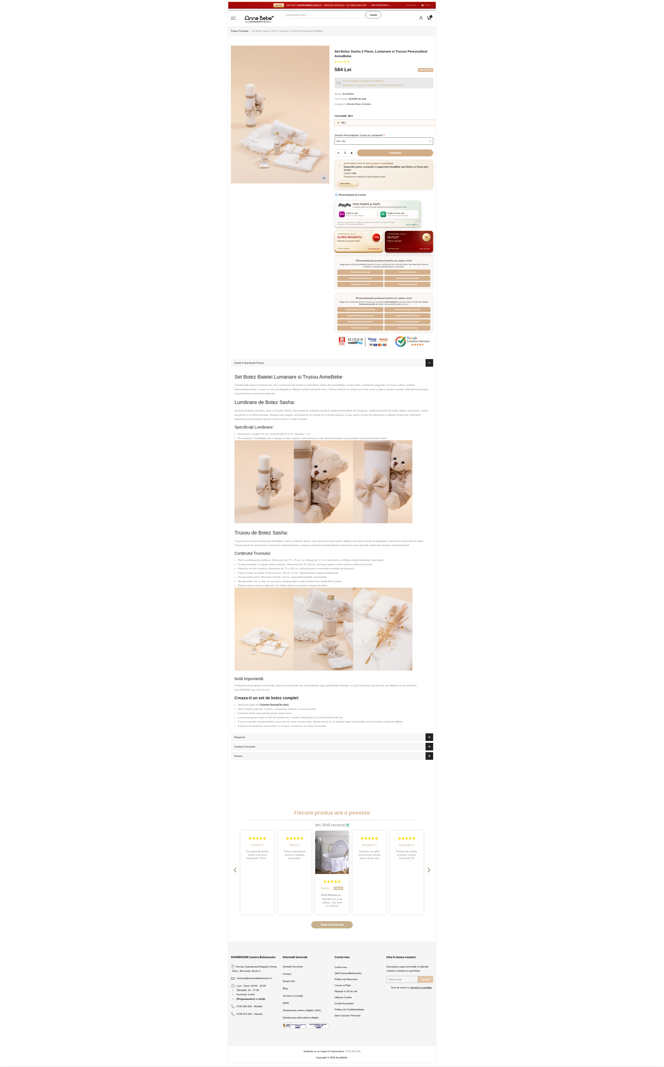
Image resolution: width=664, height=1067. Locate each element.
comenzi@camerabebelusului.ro (254, 978)
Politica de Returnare (346, 979)
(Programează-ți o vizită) (251, 999)
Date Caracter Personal (347, 1015)
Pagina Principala (239, 31)
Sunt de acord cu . (411, 987)
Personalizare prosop (360, 272)
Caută (373, 14)
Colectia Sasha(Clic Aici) (274, 704)
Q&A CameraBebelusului (348, 973)
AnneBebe (348, 93)
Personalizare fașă (407, 272)
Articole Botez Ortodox (359, 104)
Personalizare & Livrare (352, 194)
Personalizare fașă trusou (407, 315)
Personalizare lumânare (407, 278)
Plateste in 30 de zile (346, 991)
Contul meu (341, 967)
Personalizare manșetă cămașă (360, 309)
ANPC (286, 1003)
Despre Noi (289, 981)
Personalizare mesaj (407, 284)
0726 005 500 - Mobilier (250, 1006)
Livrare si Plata (343, 985)
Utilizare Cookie (343, 997)
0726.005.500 (353, 1051)
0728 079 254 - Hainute (249, 1014)
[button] (342, 61)
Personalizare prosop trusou (360, 315)
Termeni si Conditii (293, 995)
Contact (287, 973)
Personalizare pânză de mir (360, 322)
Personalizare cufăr (360, 284)
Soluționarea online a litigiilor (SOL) (302, 1010)
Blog (285, 988)
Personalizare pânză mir (360, 278)
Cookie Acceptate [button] (344, 1003)
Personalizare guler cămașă (407, 309)
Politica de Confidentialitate (349, 1009)
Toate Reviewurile (332, 924)
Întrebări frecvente (293, 966)
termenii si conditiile (421, 987)
